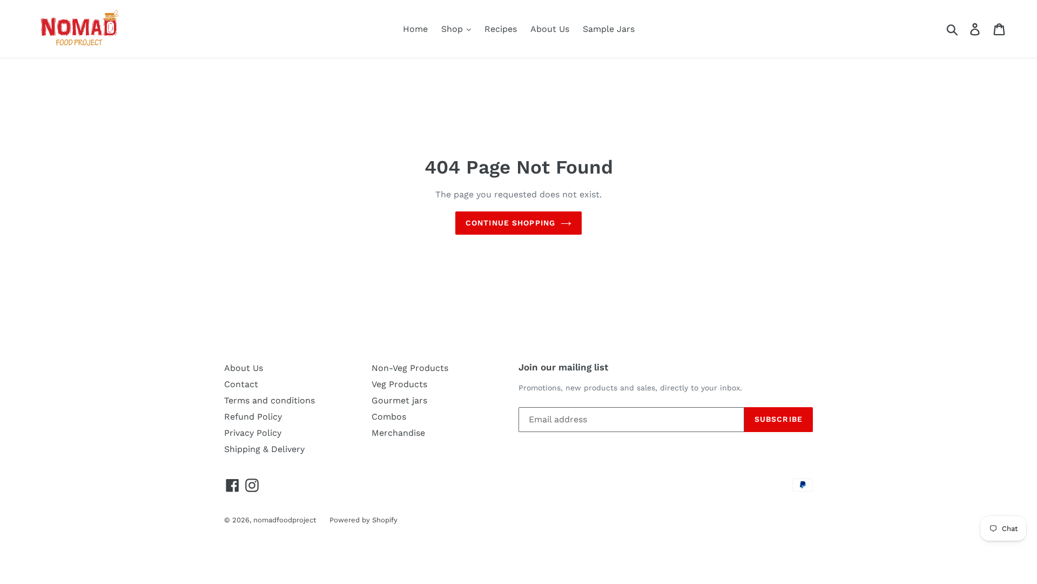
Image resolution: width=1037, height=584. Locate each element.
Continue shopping (510, 222)
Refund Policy (253, 417)
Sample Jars (609, 29)
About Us (549, 29)
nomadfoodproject (284, 520)
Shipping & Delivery (264, 449)
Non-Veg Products (410, 368)
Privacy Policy (252, 433)
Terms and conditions (269, 400)
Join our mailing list (563, 367)
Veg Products (399, 384)
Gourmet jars (399, 400)
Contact (241, 384)
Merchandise (398, 433)
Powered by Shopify (363, 520)
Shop (453, 29)
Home (415, 29)
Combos (389, 417)
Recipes (500, 29)
